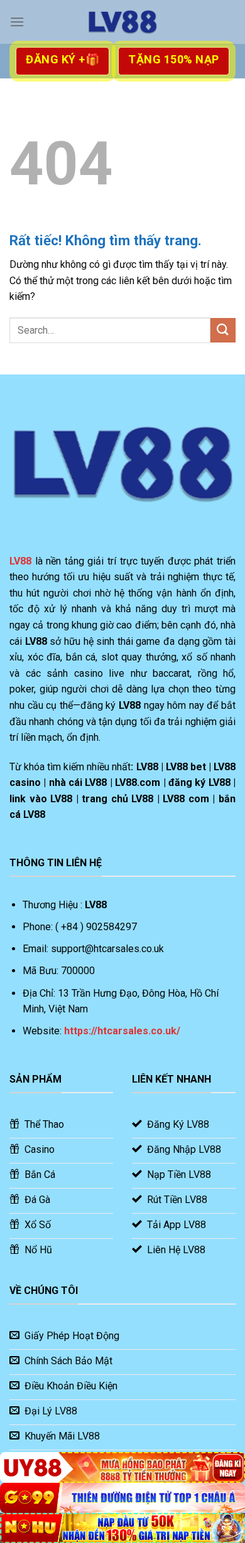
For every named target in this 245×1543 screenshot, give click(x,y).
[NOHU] (122, 1528)
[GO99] (122, 1498)
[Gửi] (223, 330)
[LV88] (122, 22)
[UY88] (122, 1467)
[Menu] (16, 21)
